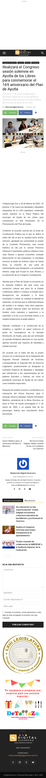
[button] (4, 53)
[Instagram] (20, 489)
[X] (26, 489)
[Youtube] (31, 489)
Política (28, 63)
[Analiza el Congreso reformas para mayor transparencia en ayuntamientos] (8, 530)
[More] (35, 112)
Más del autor (30, 501)
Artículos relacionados (13, 501)
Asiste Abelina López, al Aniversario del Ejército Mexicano (12, 443)
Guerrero (20, 63)
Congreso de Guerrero (10, 59)
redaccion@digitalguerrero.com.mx (23, 755)
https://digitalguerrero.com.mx (23, 476)
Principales (35, 63)
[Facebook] (15, 489)
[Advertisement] (23, 26)
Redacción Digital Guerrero (14, 107)
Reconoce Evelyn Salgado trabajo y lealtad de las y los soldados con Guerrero (34, 445)
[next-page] (7, 556)
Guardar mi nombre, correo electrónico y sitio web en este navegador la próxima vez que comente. (21, 615)
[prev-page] (4, 556)
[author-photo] (23, 470)
